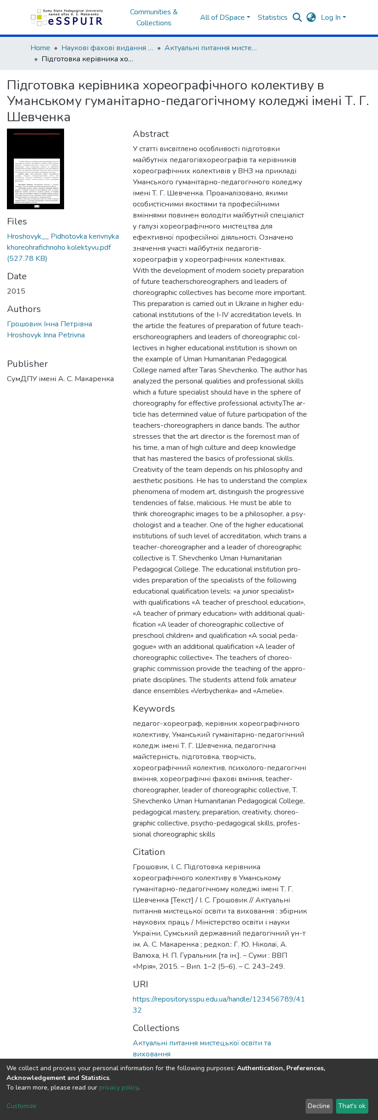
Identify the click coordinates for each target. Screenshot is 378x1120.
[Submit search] (297, 18)
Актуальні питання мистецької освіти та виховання (211, 48)
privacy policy (118, 1087)
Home (40, 48)
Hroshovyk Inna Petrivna (46, 335)
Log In (331, 17)
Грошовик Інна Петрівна (49, 324)
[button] (311, 17)
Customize (21, 1106)
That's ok (352, 1106)
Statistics (273, 17)
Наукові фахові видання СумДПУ (107, 48)
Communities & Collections (154, 17)
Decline (319, 1106)
